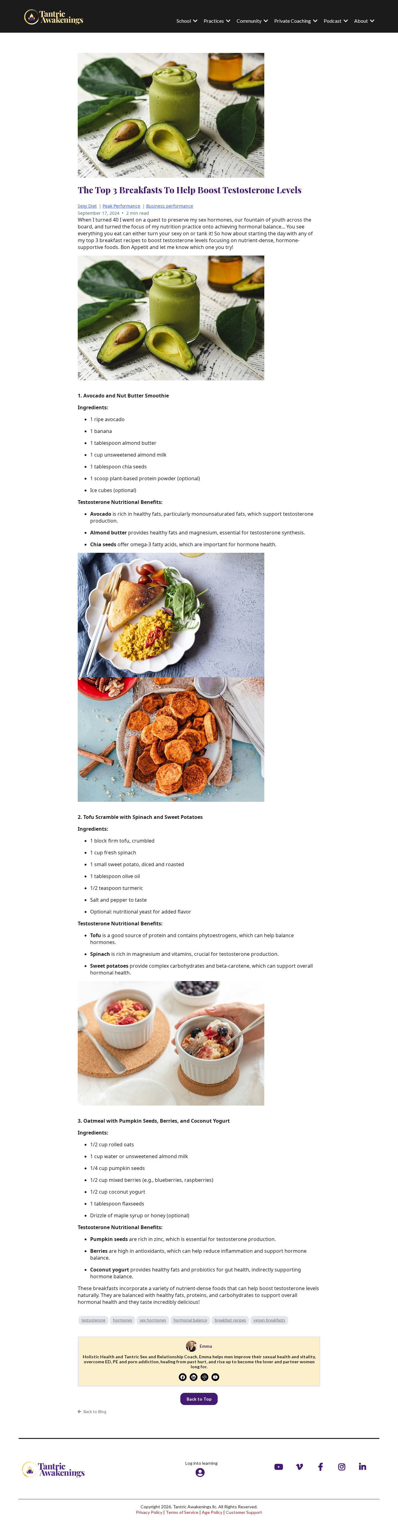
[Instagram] (204, 1377)
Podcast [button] (333, 21)
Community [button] (249, 21)
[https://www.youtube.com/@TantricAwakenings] (280, 1466)
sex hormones (153, 1320)
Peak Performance (121, 206)
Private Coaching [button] (293, 21)
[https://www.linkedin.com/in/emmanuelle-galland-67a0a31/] (364, 1466)
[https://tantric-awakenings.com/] (79, 1469)
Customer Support (244, 1512)
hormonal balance (190, 1320)
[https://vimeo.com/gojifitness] (301, 1466)
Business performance (169, 206)
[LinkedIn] (193, 1377)
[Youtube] (215, 1377)
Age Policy (212, 1512)
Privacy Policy (149, 1512)
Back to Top (199, 1399)
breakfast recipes (230, 1320)
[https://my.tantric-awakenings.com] (202, 1472)
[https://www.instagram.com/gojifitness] (343, 1466)
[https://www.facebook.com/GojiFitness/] (322, 1466)
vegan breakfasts (269, 1320)
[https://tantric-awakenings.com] (59, 16)
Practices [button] (214, 21)
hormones (122, 1320)
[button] (371, 21)
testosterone (93, 1320)
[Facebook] (183, 1377)
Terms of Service (182, 1512)
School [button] (184, 21)
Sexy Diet (87, 206)
